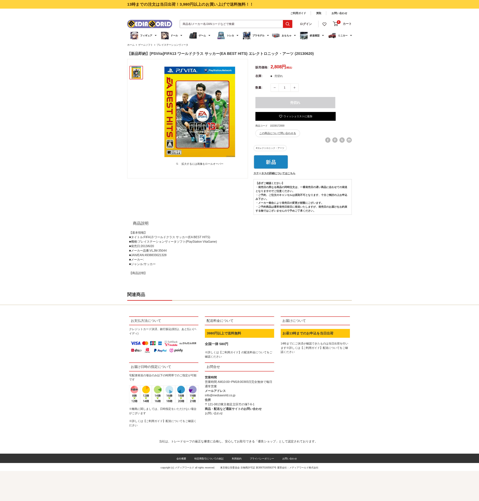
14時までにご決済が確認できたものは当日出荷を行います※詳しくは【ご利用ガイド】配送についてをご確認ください (314, 347)
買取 (318, 13)
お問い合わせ (339, 13)
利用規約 (237, 458)
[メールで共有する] (349, 140)
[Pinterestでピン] (335, 140)
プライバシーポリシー (262, 458)
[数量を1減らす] (275, 88)
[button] (144, 35)
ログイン (306, 23)
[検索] (287, 24)
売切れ (295, 102)
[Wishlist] (324, 24)
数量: (258, 87)
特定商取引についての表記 (209, 458)
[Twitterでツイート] (342, 140)
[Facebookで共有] (327, 140)
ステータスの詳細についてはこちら (274, 173)
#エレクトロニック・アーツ (270, 148)
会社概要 (181, 458)
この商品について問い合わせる (277, 133)
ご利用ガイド (298, 13)
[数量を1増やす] (294, 88)
